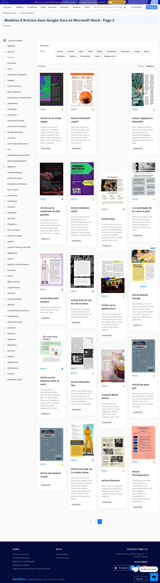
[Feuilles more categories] (4, 357)
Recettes (11, 333)
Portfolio (11, 293)
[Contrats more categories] (4, 138)
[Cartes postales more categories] (4, 299)
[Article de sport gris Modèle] (143, 358)
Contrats (11, 138)
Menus (10, 258)
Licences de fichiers (20, 554)
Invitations (12, 201)
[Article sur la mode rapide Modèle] (52, 92)
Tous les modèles (14, 40)
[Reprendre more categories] (4, 345)
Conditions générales (21, 558)
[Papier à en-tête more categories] (4, 236)
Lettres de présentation (18, 143)
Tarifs (87, 7)
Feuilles (11, 356)
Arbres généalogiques (17, 161)
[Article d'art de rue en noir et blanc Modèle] (82, 274)
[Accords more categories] (4, 52)
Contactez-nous (62, 558)
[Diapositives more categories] (4, 362)
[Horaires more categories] (4, 351)
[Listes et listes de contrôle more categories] (4, 247)
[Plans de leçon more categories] (4, 230)
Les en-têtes (13, 189)
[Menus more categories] (4, 259)
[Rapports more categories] (4, 339)
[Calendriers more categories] (4, 104)
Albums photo (14, 281)
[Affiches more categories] (4, 305)
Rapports (12, 339)
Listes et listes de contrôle (19, 247)
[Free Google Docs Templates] (7, 7)
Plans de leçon (14, 230)
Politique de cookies (20, 565)
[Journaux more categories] (4, 219)
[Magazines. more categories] (4, 253)
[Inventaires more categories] (4, 196)
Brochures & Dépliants (17, 74)
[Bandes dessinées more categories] (4, 132)
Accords (11, 51)
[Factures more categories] (4, 207)
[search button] (125, 7)
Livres (10, 69)
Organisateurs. (14, 287)
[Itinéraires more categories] (4, 213)
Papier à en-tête (15, 235)
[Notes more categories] (4, 276)
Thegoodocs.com (9, 13)
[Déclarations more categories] (4, 368)
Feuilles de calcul (15, 379)
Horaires (11, 351)
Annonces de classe (16, 120)
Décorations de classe (17, 126)
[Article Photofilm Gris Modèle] (82, 356)
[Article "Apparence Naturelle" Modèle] (143, 92)
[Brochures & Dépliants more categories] (4, 75)
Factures (11, 207)
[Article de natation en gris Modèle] (52, 447)
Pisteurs (11, 374)
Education (52, 7)
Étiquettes (12, 224)
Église (43, 7)
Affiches (11, 305)
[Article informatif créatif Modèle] (82, 92)
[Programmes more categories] (4, 316)
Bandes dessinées (15, 132)
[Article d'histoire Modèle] (113, 455)
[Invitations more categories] (4, 201)
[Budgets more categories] (4, 81)
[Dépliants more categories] (4, 167)
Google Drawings (15, 172)
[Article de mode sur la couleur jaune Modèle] (82, 443)
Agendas (11, 46)
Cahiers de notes (15, 178)
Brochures (12, 63)
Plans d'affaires (14, 92)
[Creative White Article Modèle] (113, 368)
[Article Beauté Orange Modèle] (143, 269)
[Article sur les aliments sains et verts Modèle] (52, 351)
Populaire (150, 66)
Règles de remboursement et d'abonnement (31, 568)
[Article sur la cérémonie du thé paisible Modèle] (52, 182)
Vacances (77, 7)
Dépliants (12, 166)
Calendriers (12, 103)
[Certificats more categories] (4, 115)
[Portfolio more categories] (4, 293)
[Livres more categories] (4, 69)
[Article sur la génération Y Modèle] (113, 279)
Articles (11, 57)
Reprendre (12, 345)
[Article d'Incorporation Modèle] (143, 445)
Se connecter (136, 7)
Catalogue (12, 109)
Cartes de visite (14, 86)
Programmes (13, 316)
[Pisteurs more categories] (4, 374)
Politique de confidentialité (23, 561)
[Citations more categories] (4, 328)
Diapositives (13, 362)
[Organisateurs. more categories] (4, 288)
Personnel (64, 7)
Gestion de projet (15, 322)
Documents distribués (17, 184)
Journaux (12, 218)
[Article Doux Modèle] (113, 193)
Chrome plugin (62, 554)
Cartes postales (14, 299)
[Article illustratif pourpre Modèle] (52, 272)
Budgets (11, 80)
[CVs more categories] (4, 150)
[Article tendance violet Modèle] (82, 182)
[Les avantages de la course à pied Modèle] (143, 182)
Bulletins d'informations (18, 264)
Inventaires (12, 195)
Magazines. (13, 253)
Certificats (12, 115)
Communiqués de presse (18, 310)
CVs (9, 149)
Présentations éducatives (19, 155)
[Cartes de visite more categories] (4, 86)
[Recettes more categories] (4, 334)
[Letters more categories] (4, 242)
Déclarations (13, 368)
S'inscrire (152, 7)
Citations (12, 328)
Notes (10, 276)
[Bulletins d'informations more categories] (4, 265)
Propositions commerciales (19, 97)
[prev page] (91, 521)
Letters (11, 241)
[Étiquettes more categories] (4, 224)
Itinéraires (12, 212)
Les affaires (32, 7)
